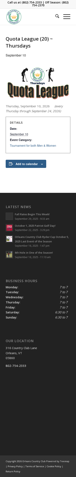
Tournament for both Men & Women (33, 145)
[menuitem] (55, 17)
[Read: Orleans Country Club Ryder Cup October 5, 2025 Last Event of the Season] (9, 239)
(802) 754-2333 (32, 2)
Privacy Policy (15, 466)
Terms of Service (34, 466)
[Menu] (64, 17)
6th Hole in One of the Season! (34, 252)
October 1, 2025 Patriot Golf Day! (35, 225)
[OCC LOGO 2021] (31, 17)
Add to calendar (27, 164)
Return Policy (13, 471)
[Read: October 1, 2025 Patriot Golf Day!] (9, 227)
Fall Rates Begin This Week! (32, 214)
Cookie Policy (54, 466)
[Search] (55, 17)
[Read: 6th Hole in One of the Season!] (9, 254)
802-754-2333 (16, 366)
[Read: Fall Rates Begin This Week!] (9, 216)
